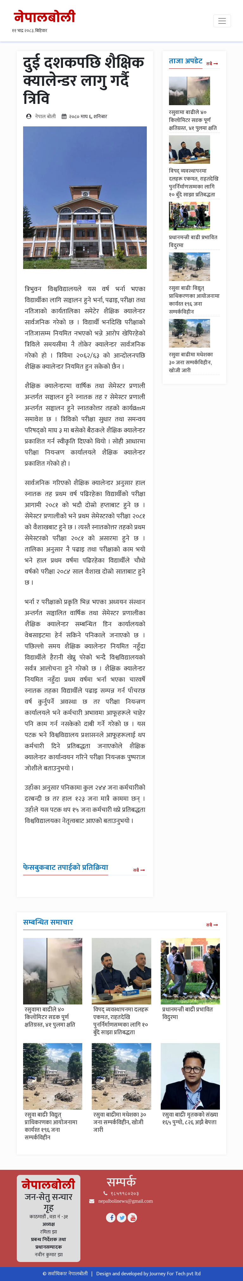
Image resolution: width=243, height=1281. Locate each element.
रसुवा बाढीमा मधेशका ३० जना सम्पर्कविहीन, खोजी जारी (191, 362)
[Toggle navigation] (222, 21)
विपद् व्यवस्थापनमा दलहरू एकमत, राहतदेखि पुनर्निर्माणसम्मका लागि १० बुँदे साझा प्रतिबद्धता (194, 183)
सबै (136, 870)
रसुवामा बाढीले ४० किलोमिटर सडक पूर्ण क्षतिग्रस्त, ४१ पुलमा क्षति (193, 120)
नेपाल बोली (45, 116)
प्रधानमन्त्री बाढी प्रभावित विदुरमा (193, 241)
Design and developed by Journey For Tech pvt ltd (148, 1274)
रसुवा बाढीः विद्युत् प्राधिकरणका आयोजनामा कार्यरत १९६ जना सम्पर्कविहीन (194, 300)
